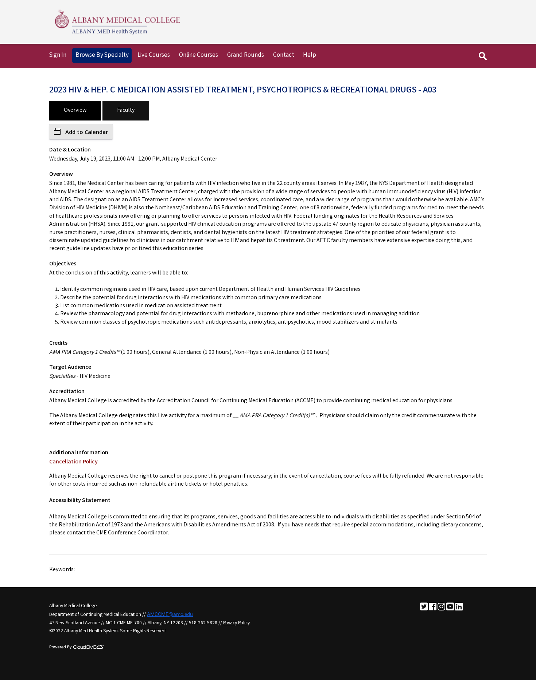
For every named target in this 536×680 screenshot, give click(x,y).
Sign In (57, 55)
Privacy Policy (236, 623)
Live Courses (153, 55)
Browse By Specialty (102, 55)
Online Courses (198, 55)
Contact (283, 55)
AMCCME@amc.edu (170, 614)
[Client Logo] (117, 34)
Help (309, 55)
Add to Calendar (86, 131)
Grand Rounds (245, 55)
